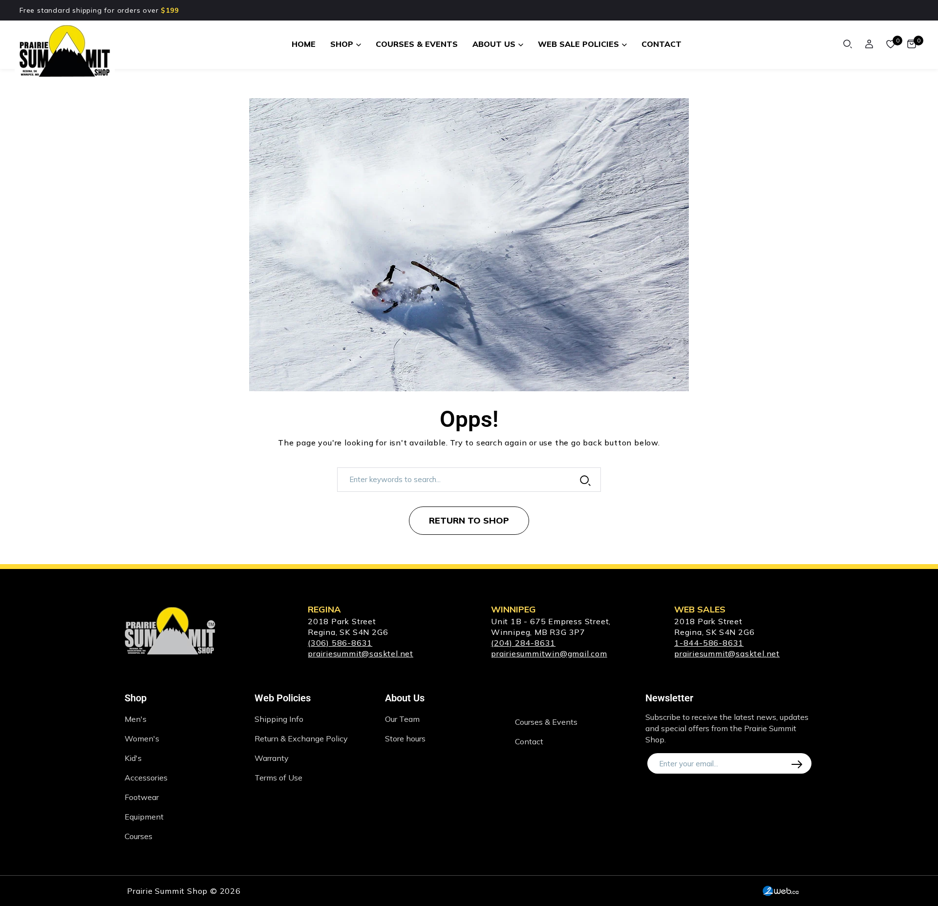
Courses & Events (546, 722)
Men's (136, 719)
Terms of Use (278, 777)
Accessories (146, 777)
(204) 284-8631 (523, 643)
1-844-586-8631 (709, 643)
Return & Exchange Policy (301, 738)
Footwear (142, 797)
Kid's (133, 758)
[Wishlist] (890, 44)
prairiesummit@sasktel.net (360, 653)
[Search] (847, 44)
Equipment (144, 817)
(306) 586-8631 (340, 643)
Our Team (402, 719)
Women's (142, 738)
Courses (138, 836)
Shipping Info (279, 719)
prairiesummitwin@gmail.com (549, 653)
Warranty (272, 758)
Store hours (405, 738)
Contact (529, 741)
